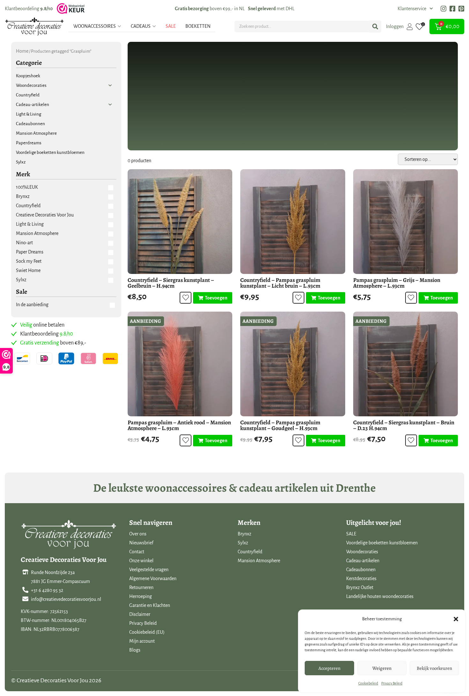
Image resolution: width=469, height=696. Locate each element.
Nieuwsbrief (141, 542)
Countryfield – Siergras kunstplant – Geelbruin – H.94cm (171, 283)
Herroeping (140, 596)
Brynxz (244, 533)
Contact (136, 551)
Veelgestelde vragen (148, 569)
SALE (351, 533)
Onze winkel (141, 560)
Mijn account (142, 641)
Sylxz (243, 542)
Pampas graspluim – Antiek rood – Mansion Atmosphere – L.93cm (179, 425)
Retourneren (141, 587)
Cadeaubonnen (361, 569)
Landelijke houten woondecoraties (379, 596)
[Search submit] (375, 26)
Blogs (134, 650)
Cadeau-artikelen (362, 560)
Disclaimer (139, 614)
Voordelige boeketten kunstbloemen (382, 542)
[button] (456, 619)
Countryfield (250, 551)
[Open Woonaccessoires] (119, 26)
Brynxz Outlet (359, 587)
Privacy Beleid (391, 683)
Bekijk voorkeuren (434, 668)
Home (22, 51)
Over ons (137, 533)
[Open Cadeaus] (154, 26)
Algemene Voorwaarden (152, 578)
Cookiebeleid (368, 683)
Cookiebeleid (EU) (147, 632)
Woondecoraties (362, 551)
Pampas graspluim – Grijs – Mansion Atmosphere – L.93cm (396, 283)
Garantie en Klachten (149, 605)
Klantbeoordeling (29, 8)
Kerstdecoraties (361, 578)
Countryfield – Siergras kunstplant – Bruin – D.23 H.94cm (403, 425)
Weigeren (381, 668)
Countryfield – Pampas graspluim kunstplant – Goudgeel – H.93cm (280, 425)
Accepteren (329, 668)
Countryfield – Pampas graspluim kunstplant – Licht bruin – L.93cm (280, 283)
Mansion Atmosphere (259, 560)
